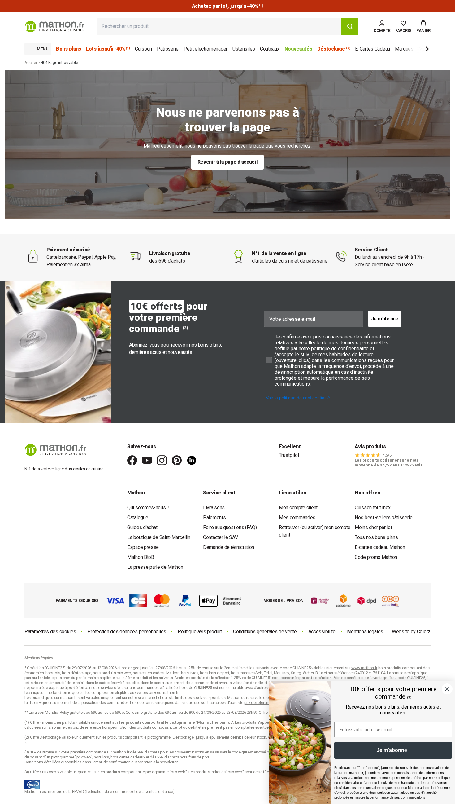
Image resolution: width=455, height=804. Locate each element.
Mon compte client (298, 507)
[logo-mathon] (54, 26)
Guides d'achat (142, 527)
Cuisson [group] (143, 49)
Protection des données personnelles (126, 631)
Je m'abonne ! (393, 750)
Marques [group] (404, 49)
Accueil (31, 62)
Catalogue (137, 517)
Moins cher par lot (373, 527)
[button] (423, 26)
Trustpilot (289, 455)
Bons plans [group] (68, 49)
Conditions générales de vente (265, 631)
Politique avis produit (200, 631)
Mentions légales (365, 631)
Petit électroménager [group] (206, 49)
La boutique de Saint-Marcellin (158, 537)
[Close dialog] (447, 688)
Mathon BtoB (140, 557)
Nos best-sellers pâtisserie (384, 517)
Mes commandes (297, 517)
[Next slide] (417, 50)
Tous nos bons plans (376, 537)
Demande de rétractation (228, 547)
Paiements (214, 517)
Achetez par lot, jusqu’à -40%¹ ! (227, 6)
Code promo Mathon (376, 557)
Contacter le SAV (220, 537)
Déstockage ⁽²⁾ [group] (333, 49)
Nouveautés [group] (298, 49)
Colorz (424, 631)
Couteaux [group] (270, 49)
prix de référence (87, 727)
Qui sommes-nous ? (148, 507)
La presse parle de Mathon (155, 567)
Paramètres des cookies (50, 631)
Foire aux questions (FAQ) (230, 527)
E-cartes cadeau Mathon (380, 547)
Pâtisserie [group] (168, 49)
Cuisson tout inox (373, 507)
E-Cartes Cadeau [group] (372, 49)
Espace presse (143, 547)
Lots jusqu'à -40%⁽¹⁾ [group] (108, 49)
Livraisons (214, 507)
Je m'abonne (384, 319)
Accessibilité (322, 631)
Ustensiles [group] (243, 49)
